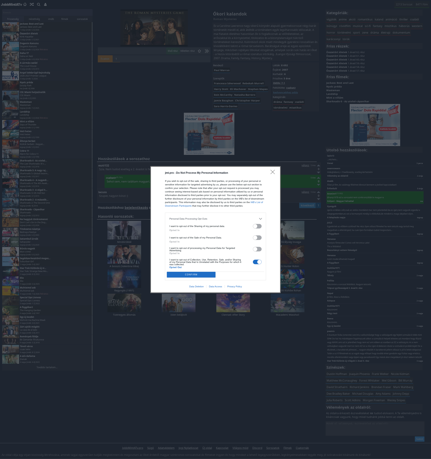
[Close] (274, 173)
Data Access (215, 286)
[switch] (257, 226)
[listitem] (215, 219)
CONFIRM (191, 274)
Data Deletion (196, 286)
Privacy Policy (234, 286)
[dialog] (215, 229)
